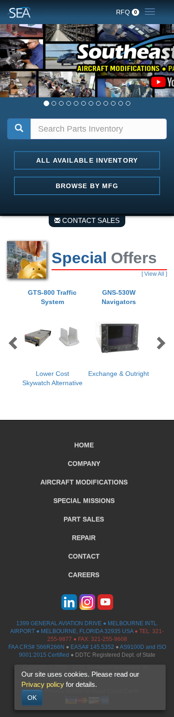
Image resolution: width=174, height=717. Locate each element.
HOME (84, 445)
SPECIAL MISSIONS (84, 500)
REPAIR (84, 537)
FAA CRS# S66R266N (36, 647)
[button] (9, 60)
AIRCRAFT (84, 482)
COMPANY (84, 463)
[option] (54, 337)
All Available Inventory (87, 160)
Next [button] (160, 342)
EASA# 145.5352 (92, 647)
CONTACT (84, 556)
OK (32, 697)
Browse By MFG (87, 186)
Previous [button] (14, 342)
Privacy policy (42, 684)
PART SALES (84, 519)
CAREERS (83, 574)
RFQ (126, 12)
